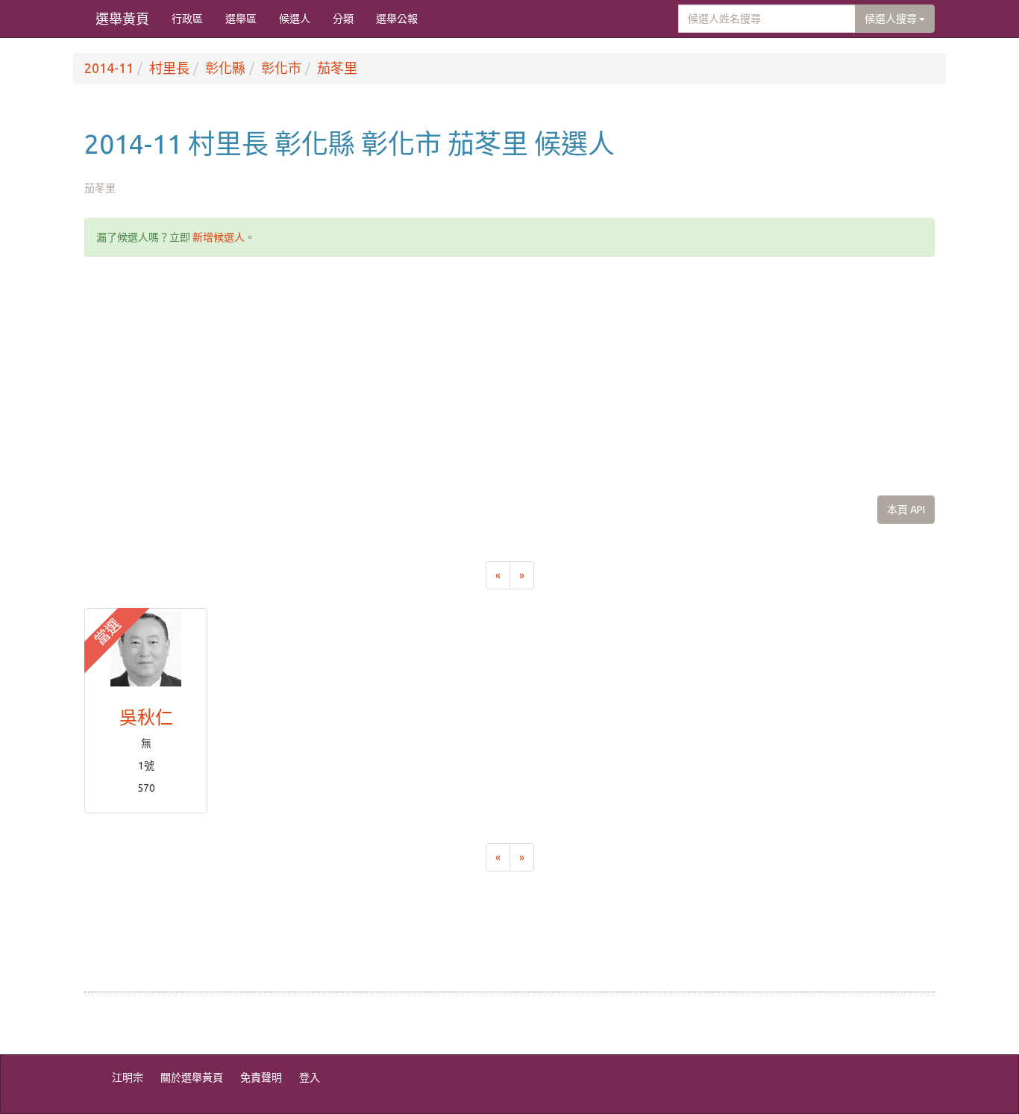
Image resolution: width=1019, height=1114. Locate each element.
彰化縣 (225, 67)
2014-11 (109, 67)
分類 (343, 19)
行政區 (187, 19)
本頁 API (906, 510)
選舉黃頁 (122, 18)
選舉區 (241, 19)
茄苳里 (337, 67)
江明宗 (127, 1077)
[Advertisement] (509, 376)
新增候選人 (218, 237)
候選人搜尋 (892, 19)
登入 (309, 1077)
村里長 (169, 67)
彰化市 (281, 67)
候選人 (294, 19)
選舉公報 (397, 19)
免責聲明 (261, 1077)
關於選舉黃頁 (191, 1077)
